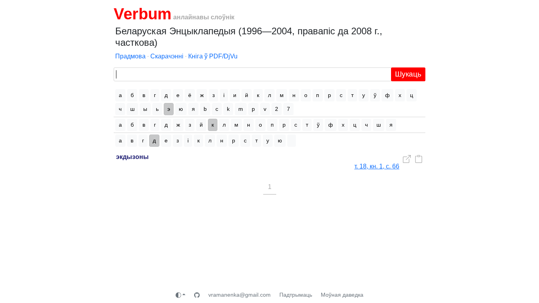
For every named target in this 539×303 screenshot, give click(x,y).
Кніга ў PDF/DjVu (213, 56)
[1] (291, 141)
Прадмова (130, 56)
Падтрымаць (295, 295)
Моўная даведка (342, 295)
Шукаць (408, 74)
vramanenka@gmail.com (239, 295)
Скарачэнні (166, 56)
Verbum (143, 13)
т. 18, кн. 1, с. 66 (376, 166)
